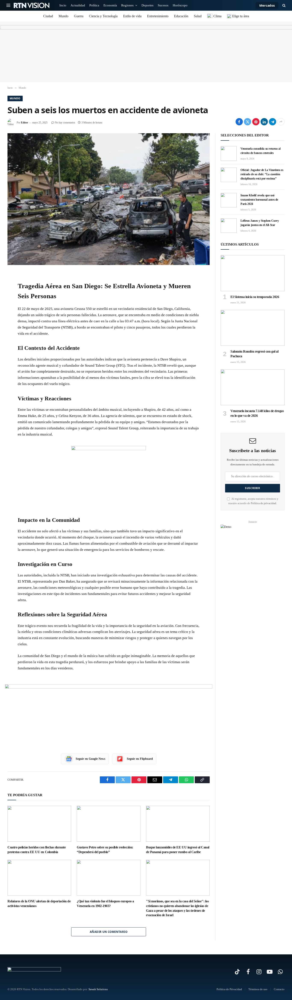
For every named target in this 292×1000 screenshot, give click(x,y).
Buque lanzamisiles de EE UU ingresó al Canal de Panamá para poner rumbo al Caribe (177, 849)
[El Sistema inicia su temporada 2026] (253, 273)
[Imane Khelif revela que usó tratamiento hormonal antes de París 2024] (229, 200)
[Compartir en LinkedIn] (264, 121)
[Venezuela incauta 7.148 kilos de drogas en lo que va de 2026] (253, 387)
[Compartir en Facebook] (239, 121)
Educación (181, 16)
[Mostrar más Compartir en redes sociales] (281, 121)
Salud (198, 16)
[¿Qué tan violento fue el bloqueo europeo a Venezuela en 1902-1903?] (108, 878)
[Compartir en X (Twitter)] (247, 121)
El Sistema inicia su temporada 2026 (254, 297)
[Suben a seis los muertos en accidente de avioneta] (108, 199)
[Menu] (8, 5)
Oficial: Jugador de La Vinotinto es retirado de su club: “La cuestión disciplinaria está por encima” (261, 174)
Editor (24, 122)
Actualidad (78, 5)
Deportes (147, 5)
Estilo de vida (132, 16)
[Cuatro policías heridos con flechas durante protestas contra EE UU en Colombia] (39, 824)
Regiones (127, 5)
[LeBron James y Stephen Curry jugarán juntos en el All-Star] (229, 225)
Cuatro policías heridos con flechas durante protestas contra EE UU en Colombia (36, 849)
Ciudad (48, 16)
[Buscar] (284, 5)
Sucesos (163, 5)
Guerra (78, 16)
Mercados (267, 5)
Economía (110, 5)
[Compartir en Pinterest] (256, 121)
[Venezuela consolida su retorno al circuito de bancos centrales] (229, 153)
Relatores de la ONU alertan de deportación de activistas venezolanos (39, 903)
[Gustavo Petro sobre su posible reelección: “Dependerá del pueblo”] (108, 824)
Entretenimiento (157, 16)
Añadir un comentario (108, 932)
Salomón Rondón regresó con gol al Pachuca (254, 354)
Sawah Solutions (98, 989)
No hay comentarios (65, 122)
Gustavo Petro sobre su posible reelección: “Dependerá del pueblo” (105, 849)
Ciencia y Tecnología (103, 16)
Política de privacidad (263, 503)
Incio (62, 5)
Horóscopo (180, 5)
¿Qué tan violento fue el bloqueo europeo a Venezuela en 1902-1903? (105, 903)
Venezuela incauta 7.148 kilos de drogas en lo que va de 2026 (257, 413)
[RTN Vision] (31, 5)
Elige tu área (240, 16)
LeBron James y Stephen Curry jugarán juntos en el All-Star (259, 223)
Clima (216, 16)
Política (94, 5)
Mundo (63, 16)
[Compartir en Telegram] (272, 121)
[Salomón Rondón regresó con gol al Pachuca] (253, 328)
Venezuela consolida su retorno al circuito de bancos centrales (260, 151)
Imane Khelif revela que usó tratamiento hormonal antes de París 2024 (259, 199)
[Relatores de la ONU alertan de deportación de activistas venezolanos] (39, 878)
